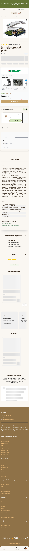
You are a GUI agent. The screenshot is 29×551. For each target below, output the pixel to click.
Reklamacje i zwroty (5, 512)
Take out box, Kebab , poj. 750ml (15, 114)
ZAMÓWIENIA (4, 527)
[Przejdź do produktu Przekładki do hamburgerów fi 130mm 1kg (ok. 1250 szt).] (11, 346)
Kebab (2, 463)
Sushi (2, 469)
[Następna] (27, 4)
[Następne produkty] (25, 304)
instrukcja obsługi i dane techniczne (10, 225)
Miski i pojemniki (4, 443)
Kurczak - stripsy (4, 467)
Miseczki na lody (4, 450)
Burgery (3, 465)
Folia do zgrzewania (5, 486)
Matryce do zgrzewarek (6, 489)
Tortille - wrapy (4, 471)
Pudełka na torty (4, 454)
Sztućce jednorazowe (5, 493)
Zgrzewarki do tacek (5, 491)
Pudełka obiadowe (5, 441)
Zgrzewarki (21, 16)
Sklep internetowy (14, 543)
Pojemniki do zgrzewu (5, 484)
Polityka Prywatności (5, 510)
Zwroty (2, 530)
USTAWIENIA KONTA (5, 525)
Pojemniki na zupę (5, 448)
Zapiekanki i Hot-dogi (5, 476)
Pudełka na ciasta (5, 452)
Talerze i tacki (4, 445)
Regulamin (3, 508)
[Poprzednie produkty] (23, 304)
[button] (14, 235)
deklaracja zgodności (7, 223)
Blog (2, 503)
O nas (2, 501)
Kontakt (3, 506)
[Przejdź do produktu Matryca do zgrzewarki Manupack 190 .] (11, 283)
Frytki (2, 474)
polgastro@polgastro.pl (8, 419)
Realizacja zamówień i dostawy (7, 515)
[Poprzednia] (1, 4)
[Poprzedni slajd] (24, 109)
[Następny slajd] (26, 109)
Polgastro (3, 16)
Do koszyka (18, 300)
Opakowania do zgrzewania (12, 16)
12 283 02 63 (22, 9)
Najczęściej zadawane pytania (7, 517)
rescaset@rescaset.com (14, 249)
